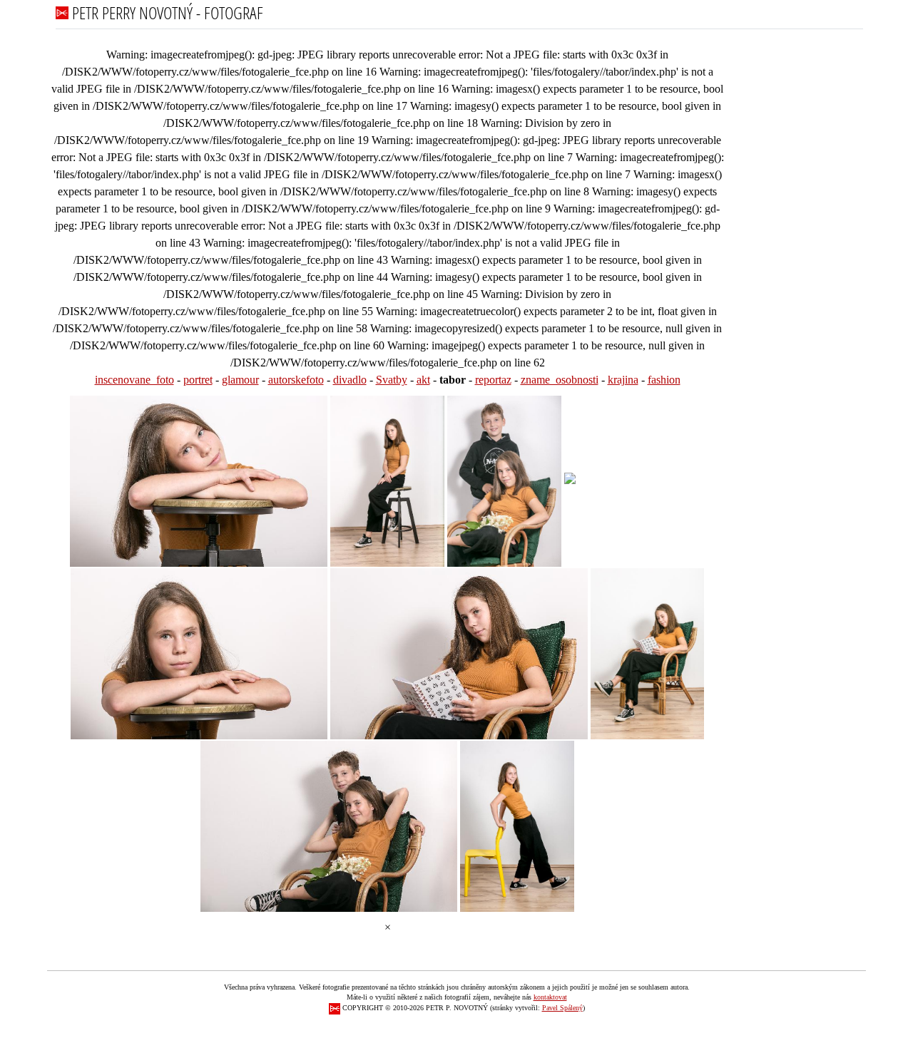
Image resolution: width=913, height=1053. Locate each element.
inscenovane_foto (134, 380)
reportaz (493, 380)
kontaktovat (550, 997)
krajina (623, 380)
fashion (664, 380)
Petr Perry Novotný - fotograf (165, 12)
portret (198, 380)
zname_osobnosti (559, 380)
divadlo (350, 380)
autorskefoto (296, 380)
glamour (240, 380)
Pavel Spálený (562, 1008)
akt (423, 380)
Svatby (391, 380)
